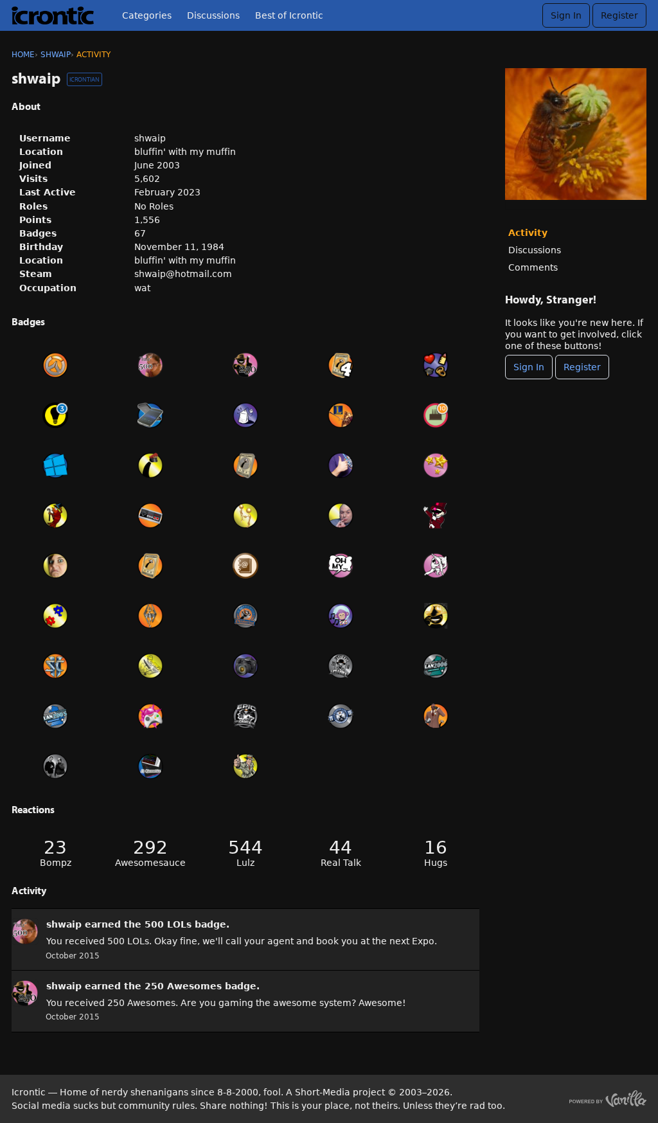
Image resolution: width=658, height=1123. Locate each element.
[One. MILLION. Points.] (340, 515)
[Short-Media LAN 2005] (55, 716)
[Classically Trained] (150, 515)
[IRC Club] (150, 766)
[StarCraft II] (55, 665)
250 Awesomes (183, 986)
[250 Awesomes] (245, 365)
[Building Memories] (435, 365)
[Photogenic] (55, 565)
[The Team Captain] (150, 465)
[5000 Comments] (340, 565)
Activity (527, 233)
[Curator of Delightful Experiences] (55, 515)
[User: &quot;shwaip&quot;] (25, 931)
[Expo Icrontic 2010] (340, 665)
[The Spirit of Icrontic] (435, 615)
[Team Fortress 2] (435, 716)
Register (619, 15)
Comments (533, 267)
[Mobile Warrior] (150, 415)
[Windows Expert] (55, 465)
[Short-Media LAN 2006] (435, 665)
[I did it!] (435, 465)
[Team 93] (55, 615)
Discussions (213, 15)
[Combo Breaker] (435, 565)
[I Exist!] (245, 766)
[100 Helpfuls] (55, 415)
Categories (147, 15)
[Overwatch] (55, 365)
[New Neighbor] (245, 515)
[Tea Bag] (245, 415)
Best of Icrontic (289, 15)
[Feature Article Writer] (150, 665)
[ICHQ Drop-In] (55, 766)
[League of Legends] (340, 415)
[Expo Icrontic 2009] (245, 716)
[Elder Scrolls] (150, 615)
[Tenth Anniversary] (435, 415)
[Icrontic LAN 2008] (340, 716)
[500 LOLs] (150, 365)
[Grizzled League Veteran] (150, 565)
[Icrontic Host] (435, 515)
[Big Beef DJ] (340, 615)
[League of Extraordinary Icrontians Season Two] (245, 465)
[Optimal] (340, 465)
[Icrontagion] (150, 716)
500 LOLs (168, 924)
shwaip (64, 924)
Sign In (566, 15)
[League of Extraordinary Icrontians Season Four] (340, 365)
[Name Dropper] (245, 565)
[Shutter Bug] (245, 665)
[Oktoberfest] (245, 615)
